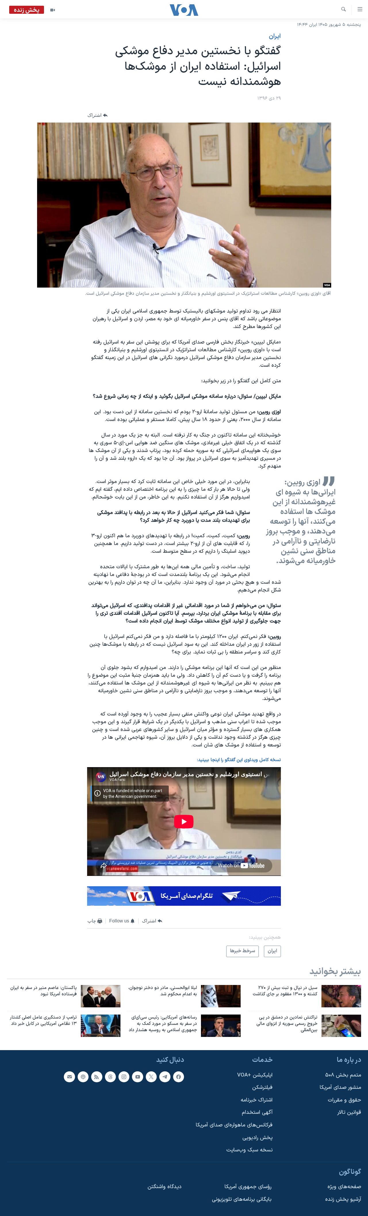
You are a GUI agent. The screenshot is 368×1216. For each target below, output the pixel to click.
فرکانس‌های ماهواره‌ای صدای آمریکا (234, 1125)
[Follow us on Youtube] (137, 1076)
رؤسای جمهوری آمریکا (248, 1187)
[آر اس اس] (96, 1076)
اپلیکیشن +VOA (255, 1075)
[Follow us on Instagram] (123, 1076)
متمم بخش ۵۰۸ (343, 1075)
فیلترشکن (262, 1087)
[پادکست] (83, 1076)
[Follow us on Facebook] (178, 1076)
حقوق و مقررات (344, 1100)
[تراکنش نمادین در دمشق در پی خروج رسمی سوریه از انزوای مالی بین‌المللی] (341, 1026)
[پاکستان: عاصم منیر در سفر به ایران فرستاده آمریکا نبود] (100, 996)
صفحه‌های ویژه (344, 1187)
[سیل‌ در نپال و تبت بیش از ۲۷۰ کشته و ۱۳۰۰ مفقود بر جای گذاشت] (341, 996)
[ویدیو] (52, 10)
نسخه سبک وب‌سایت (249, 1150)
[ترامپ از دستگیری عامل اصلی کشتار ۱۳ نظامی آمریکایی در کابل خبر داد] (100, 1026)
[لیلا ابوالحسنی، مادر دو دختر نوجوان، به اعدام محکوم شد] (221, 996)
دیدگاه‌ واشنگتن (164, 1187)
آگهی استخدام (257, 1112)
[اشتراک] (69, 1076)
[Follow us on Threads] (110, 1076)
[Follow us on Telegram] (164, 1076)
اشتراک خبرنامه (257, 1100)
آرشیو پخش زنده (343, 1199)
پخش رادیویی (257, 1137)
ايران (275, 36)
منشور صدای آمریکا (340, 1087)
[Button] (97, 115)
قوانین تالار (349, 1112)
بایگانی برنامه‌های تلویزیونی (241, 1199)
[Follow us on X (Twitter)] (151, 1076)
